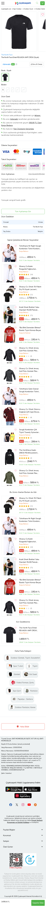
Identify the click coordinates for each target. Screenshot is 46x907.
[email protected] (24, 744)
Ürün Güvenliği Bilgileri (36, 174)
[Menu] (3, 3)
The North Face (6, 55)
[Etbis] (16, 861)
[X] (17, 804)
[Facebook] (11, 804)
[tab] (23, 829)
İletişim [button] (6, 841)
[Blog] (35, 804)
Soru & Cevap (37, 64)
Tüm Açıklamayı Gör (23, 211)
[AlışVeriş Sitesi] (42, 3)
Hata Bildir (24, 726)
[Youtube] (29, 804)
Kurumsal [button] (7, 835)
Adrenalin (7, 64)
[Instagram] (23, 804)
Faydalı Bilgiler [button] (9, 830)
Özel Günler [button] (8, 847)
